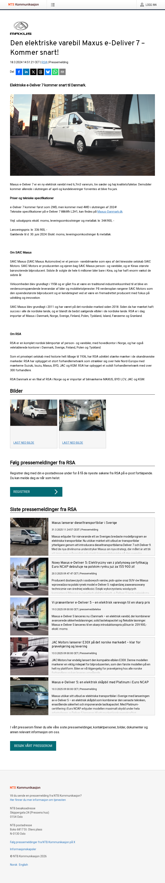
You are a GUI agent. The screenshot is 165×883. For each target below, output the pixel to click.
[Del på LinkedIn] (26, 72)
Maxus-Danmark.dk (110, 211)
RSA (44, 62)
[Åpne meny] (53, 4)
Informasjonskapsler (23, 849)
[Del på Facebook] (19, 72)
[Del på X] (33, 72)
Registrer (21, 492)
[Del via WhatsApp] (55, 72)
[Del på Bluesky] (48, 72)
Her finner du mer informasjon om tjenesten (38, 799)
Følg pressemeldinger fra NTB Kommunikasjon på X (42, 842)
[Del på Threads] (40, 72)
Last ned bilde (23, 442)
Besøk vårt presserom (33, 746)
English (23, 864)
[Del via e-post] (62, 72)
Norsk (13, 864)
